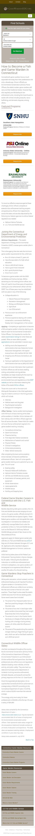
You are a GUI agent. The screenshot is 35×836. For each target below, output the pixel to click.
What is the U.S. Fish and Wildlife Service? (15, 823)
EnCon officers (19, 385)
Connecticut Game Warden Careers (13, 752)
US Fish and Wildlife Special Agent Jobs (14, 818)
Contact (18, 2)
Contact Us (11, 829)
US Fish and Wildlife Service (13, 809)
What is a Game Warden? (10, 803)
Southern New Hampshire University (13, 124)
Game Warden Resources (12, 768)
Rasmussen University (12, 180)
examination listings (12, 337)
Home (6, 829)
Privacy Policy (19, 829)
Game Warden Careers (9, 772)
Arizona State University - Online (16, 151)
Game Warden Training (9, 792)
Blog (24, 2)
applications (5, 342)
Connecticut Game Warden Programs (14, 762)
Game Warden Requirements (11, 782)
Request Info (17, 134)
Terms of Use (27, 829)
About (11, 2)
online (29, 541)
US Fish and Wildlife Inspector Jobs (13, 813)
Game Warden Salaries (9, 787)
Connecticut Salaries (9, 757)
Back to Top (30, 740)
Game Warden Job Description (12, 777)
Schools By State (8, 798)
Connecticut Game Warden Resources (17, 748)
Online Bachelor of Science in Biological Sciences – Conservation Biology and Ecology (16, 154)
